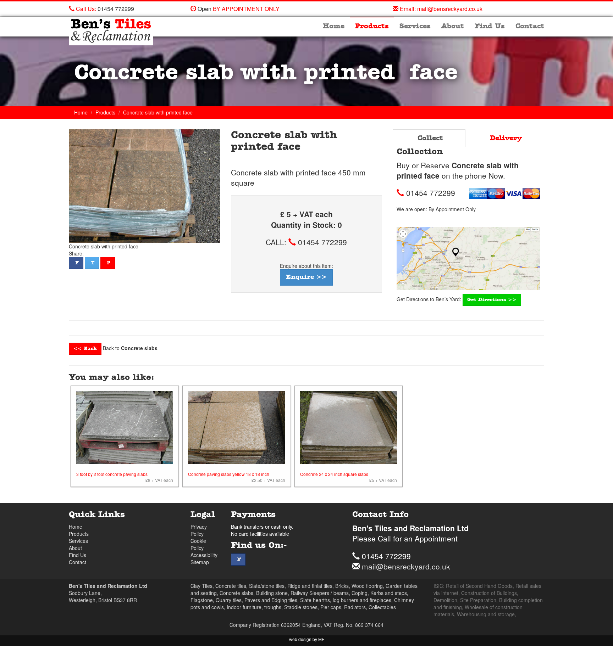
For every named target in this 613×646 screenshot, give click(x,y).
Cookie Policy (198, 544)
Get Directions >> (492, 299)
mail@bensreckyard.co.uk (449, 9)
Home (333, 26)
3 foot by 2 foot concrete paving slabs (112, 474)
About (452, 26)
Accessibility (203, 554)
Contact (529, 26)
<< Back (85, 348)
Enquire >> (306, 277)
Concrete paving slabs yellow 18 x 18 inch (228, 474)
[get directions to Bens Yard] (468, 258)
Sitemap (199, 562)
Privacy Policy (198, 530)
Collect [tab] (429, 138)
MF (321, 639)
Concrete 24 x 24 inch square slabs (334, 474)
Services (415, 26)
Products (372, 26)
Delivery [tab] (504, 138)
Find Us (490, 26)
